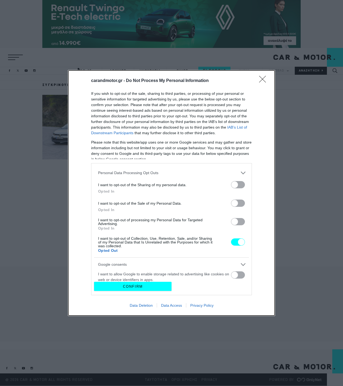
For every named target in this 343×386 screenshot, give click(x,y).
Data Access (171, 305)
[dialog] (171, 193)
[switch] (238, 184)
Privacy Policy (202, 305)
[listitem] (171, 173)
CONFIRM (133, 286)
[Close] (264, 81)
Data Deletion (141, 305)
